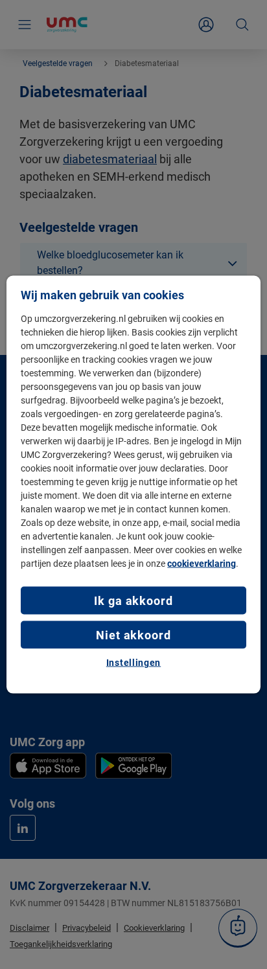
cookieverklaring (201, 563)
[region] (133, 485)
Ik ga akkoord (133, 600)
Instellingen (133, 662)
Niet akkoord (133, 635)
